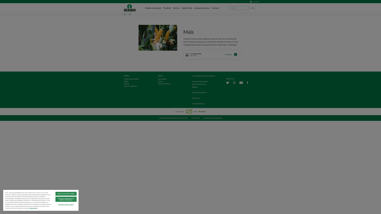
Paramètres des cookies (66, 204)
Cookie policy (33, 208)
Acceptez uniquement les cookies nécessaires (66, 199)
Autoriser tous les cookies (66, 193)
